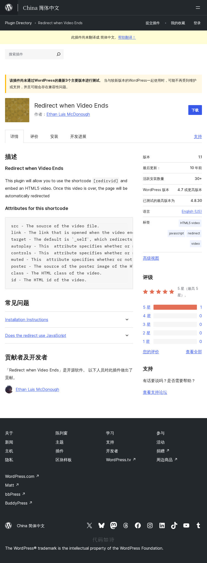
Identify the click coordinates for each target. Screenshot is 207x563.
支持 (198, 136)
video (195, 243)
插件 (60, 450)
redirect (194, 233)
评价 (34, 136)
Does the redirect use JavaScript (35, 335)
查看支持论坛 (155, 392)
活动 (161, 442)
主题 (60, 442)
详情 (14, 136)
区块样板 (64, 459)
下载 (195, 110)
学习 (110, 432)
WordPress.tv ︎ (121, 459)
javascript (176, 233)
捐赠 (163, 450)
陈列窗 (62, 432)
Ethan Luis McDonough (68, 114)
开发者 (112, 450)
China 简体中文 (31, 525)
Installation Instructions (26, 319)
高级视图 (151, 258)
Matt (12, 485)
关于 (9, 432)
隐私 (9, 459)
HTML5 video (190, 223)
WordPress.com (22, 476)
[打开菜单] (199, 7)
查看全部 (194, 351)
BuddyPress (19, 503)
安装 (54, 136)
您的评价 (151, 351)
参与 (161, 432)
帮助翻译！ (127, 37)
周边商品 (167, 459)
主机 (9, 450)
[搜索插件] (59, 54)
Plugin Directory (18, 23)
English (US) (192, 211)
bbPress (15, 494)
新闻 (9, 442)
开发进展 (78, 136)
